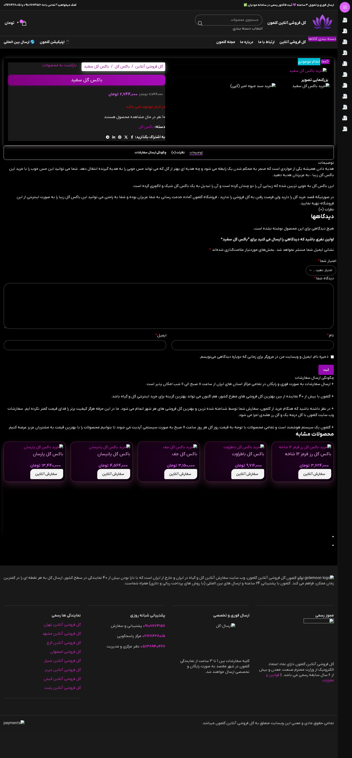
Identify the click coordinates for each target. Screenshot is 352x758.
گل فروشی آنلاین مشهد (61, 633)
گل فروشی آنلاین (149, 66)
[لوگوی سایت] (322, 23)
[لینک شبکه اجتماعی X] (126, 137)
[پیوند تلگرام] (108, 137)
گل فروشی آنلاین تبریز (63, 670)
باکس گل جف (184, 454)
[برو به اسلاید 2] (167, 545)
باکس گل (122, 66)
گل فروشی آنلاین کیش (62, 678)
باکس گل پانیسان (113, 454)
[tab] (196, 153)
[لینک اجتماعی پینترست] (120, 137)
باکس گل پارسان (48, 454)
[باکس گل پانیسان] (109, 447)
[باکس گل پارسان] (43, 447)
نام (330, 335)
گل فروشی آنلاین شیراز (62, 660)
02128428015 (12, 5)
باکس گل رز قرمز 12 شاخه (308, 454)
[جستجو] (200, 23)
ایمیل (160, 335)
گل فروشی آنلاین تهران (62, 624)
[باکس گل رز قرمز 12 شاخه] (305, 447)
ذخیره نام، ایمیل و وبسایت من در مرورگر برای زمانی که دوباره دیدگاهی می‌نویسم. (264, 356)
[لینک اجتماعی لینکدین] (114, 137)
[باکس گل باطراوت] (244, 447)
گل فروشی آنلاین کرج (64, 642)
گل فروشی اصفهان (65, 651)
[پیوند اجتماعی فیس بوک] (132, 137)
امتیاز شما (327, 261)
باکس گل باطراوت (248, 454)
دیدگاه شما (324, 278)
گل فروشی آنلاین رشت (62, 687)
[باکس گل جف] (180, 447)
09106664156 (32, 5)
